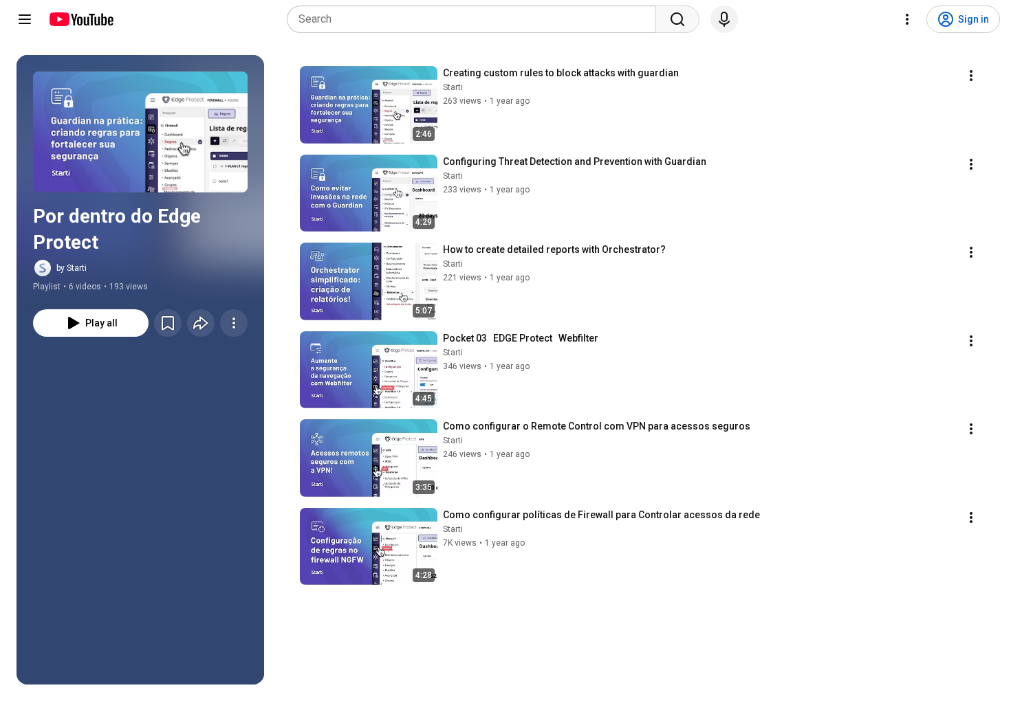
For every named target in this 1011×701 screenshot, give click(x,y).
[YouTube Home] (81, 19)
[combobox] (475, 19)
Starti (453, 87)
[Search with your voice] (724, 19)
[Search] (677, 19)
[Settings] (907, 19)
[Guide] (25, 19)
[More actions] (234, 323)
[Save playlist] (168, 323)
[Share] (201, 323)
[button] (140, 131)
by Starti (71, 268)
